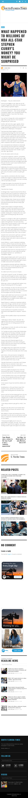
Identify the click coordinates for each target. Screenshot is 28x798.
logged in (10, 554)
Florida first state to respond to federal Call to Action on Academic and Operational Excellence (13, 476)
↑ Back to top (14, 795)
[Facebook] (16, 1)
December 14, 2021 (4, 70)
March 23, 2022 (17, 784)
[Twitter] (22, 1)
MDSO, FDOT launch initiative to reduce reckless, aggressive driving (14, 497)
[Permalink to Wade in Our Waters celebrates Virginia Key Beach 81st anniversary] (4, 708)
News (2, 27)
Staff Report (11, 784)
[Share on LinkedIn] (26, 68)
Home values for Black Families (15, 782)
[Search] (3, 1)
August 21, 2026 (18, 709)
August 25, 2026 (13, 479)
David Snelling (6, 479)
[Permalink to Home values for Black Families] (4, 784)
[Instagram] (19, 1)
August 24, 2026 (13, 500)
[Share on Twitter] (23, 68)
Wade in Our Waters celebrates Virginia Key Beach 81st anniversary (17, 707)
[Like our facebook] (15, 765)
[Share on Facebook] (21, 68)
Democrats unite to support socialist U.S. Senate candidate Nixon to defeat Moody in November (17, 698)
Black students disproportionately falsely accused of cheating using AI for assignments (13, 518)
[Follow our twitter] (2, 765)
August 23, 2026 (18, 701)
